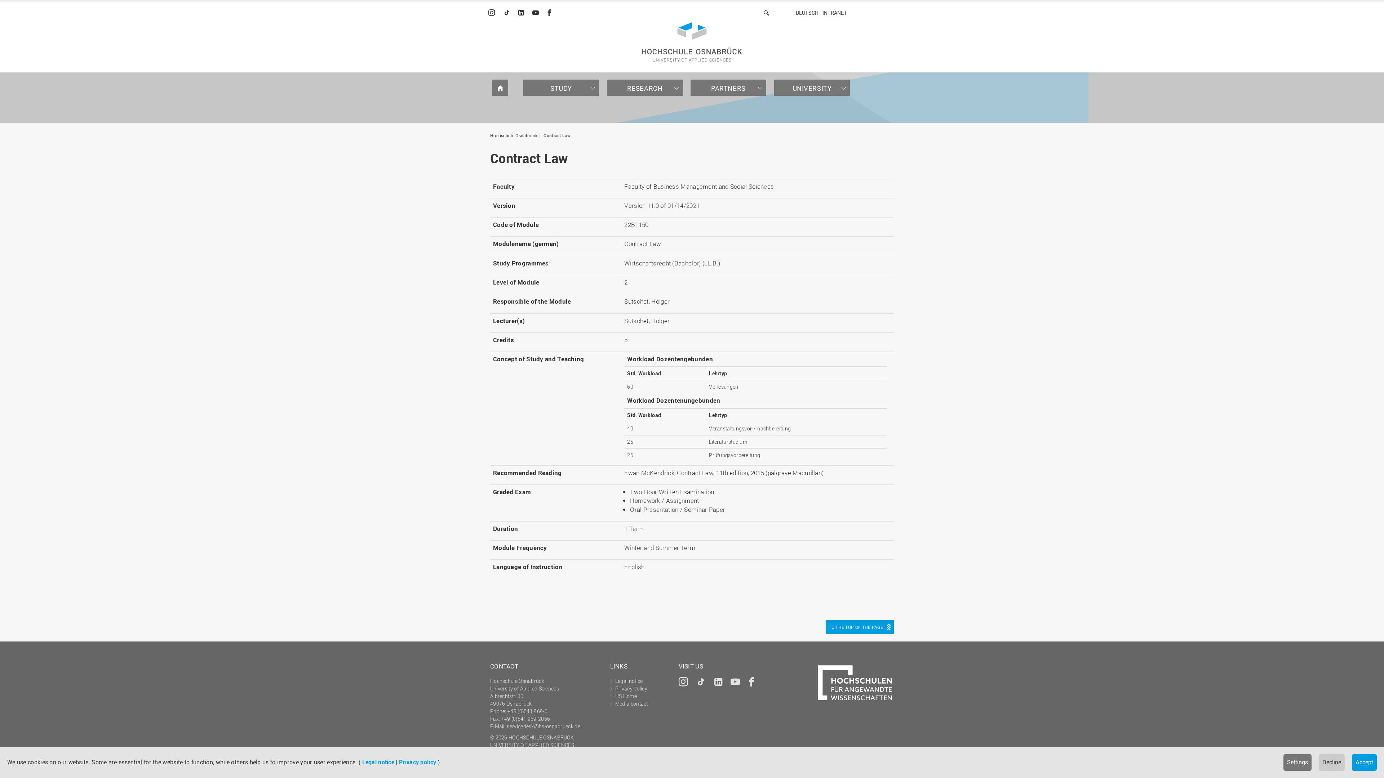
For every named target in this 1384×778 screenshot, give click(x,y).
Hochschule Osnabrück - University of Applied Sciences (692, 42)
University (812, 88)
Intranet (834, 12)
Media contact (631, 703)
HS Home (626, 696)
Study (561, 88)
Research (645, 88)
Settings (1297, 762)
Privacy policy (417, 762)
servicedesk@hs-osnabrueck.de (543, 726)
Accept (1364, 762)
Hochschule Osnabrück (513, 135)
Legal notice (378, 762)
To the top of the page (856, 627)
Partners (728, 88)
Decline (1331, 762)
